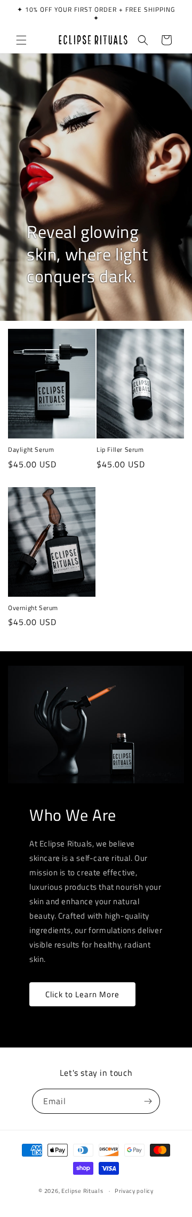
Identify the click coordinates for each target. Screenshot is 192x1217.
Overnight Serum (33, 608)
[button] (21, 40)
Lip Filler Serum (120, 449)
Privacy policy (134, 1191)
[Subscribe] (147, 1101)
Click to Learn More (82, 994)
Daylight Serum (31, 449)
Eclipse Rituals (82, 1191)
